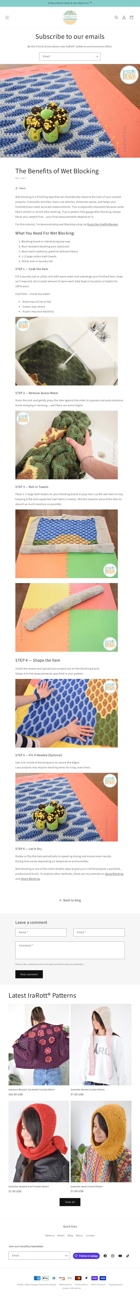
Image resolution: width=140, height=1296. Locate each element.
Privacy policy (81, 1284)
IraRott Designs (31, 1284)
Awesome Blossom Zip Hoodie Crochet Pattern (32, 1089)
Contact (90, 1235)
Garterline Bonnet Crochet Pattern (88, 1089)
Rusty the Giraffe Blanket (102, 224)
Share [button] (22, 188)
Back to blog (72, 900)
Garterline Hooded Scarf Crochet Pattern (29, 1186)
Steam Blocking (30, 879)
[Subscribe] (97, 56)
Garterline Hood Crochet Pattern (87, 1186)
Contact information (71, 1288)
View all (70, 1202)
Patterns (50, 1235)
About (79, 1235)
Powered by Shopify (47, 1284)
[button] (7, 17)
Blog (70, 1235)
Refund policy (66, 1284)
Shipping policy (116, 1284)
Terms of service (98, 1284)
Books (61, 1235)
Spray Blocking (114, 874)
